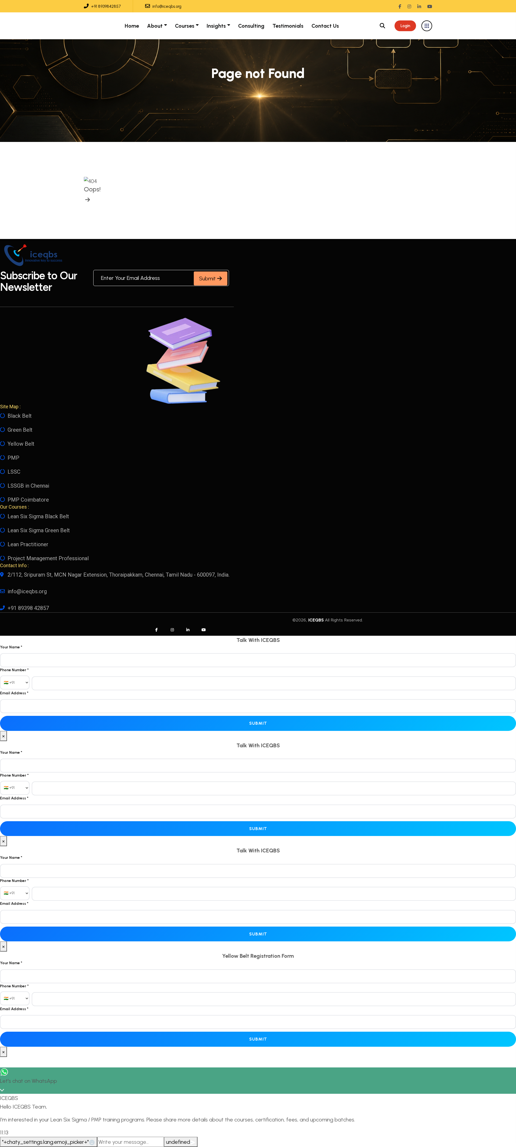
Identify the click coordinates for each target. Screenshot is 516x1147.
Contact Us (325, 26)
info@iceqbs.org (166, 6)
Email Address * (14, 693)
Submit (208, 278)
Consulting (251, 26)
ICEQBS (316, 620)
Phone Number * (14, 670)
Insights (216, 26)
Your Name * (11, 647)
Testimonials (288, 26)
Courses (184, 26)
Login (405, 25)
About (155, 26)
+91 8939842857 (105, 6)
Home (132, 26)
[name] (87, 199)
